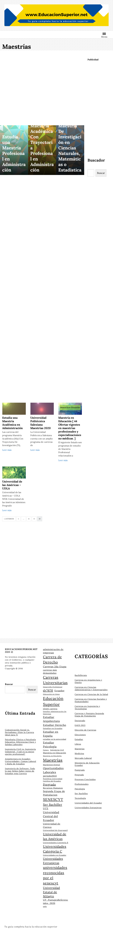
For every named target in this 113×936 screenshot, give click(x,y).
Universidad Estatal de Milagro (51, 892)
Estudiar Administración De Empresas (54, 712)
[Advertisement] (42, 88)
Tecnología (80, 798)
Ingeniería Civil (57, 750)
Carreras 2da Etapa (54, 666)
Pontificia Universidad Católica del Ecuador (52, 780)
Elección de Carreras (85, 730)
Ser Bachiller (52, 804)
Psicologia (80, 789)
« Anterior (9, 519)
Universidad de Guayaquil (55, 830)
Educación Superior (53, 701)
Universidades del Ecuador (88, 803)
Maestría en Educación (54, 753)
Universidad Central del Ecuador (51, 816)
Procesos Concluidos (85, 779)
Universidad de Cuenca (51, 825)
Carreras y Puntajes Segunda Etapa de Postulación (89, 714)
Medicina (79, 753)
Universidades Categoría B (55, 842)
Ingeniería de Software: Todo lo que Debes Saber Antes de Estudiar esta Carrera (20, 771)
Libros (78, 744)
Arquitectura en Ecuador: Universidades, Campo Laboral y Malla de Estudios (20, 761)
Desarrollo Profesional (52, 687)
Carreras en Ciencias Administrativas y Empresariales (91, 688)
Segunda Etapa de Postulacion (54, 793)
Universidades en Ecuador (54, 855)
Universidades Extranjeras (53, 861)
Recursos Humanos (53, 788)
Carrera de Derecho (52, 659)
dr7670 (48, 690)
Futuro (46, 750)
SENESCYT (53, 799)
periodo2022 (50, 775)
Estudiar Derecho (54, 725)
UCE (45, 808)
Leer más (6, 450)
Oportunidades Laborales (53, 770)
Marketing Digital (51, 765)
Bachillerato (81, 675)
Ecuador (59, 690)
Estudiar (79, 739)
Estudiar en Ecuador (52, 728)
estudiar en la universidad (54, 739)
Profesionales (81, 784)
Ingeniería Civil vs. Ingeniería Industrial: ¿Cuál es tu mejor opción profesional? (20, 751)
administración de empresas (53, 651)
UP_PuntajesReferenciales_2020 (55, 901)
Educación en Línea (51, 694)
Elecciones (80, 734)
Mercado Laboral (83, 758)
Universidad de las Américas (54, 836)
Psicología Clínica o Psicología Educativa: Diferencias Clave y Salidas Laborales (20, 742)
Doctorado (80, 720)
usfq (45, 906)
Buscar (101, 173)
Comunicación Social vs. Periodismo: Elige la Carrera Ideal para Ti (19, 732)
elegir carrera (50, 708)
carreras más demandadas (50, 671)
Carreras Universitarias (55, 680)
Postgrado (80, 770)
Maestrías (53, 760)
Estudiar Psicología (50, 744)
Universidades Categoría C (54, 848)
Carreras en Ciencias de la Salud (91, 694)
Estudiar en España (50, 733)
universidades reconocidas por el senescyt (55, 875)
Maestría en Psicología (52, 756)
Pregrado (49, 784)
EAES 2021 (80, 725)
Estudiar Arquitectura (51, 719)
